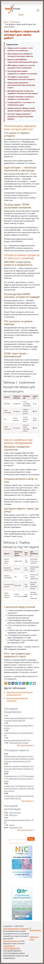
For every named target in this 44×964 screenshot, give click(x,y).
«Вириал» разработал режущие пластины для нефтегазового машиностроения (18, 768)
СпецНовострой (15, 827)
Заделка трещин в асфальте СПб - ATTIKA (19, 821)
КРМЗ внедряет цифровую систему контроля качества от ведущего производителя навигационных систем (19, 758)
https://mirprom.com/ (11, 941)
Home (5, 22)
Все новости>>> (27, 801)
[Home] (12, 9)
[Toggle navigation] (38, 10)
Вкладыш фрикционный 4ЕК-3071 (17, 740)
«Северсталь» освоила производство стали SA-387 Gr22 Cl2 (19, 797)
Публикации (15, 22)
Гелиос (12, 825)
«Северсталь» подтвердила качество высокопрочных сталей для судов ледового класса (19, 788)
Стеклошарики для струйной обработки (18, 734)
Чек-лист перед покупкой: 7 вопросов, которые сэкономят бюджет (20, 116)
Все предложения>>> (25, 745)
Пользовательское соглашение (15, 929)
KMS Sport (13, 815)
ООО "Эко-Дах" (15, 813)
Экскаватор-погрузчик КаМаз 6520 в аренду (18, 726)
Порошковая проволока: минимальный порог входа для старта (21, 85)
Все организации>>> (26, 830)
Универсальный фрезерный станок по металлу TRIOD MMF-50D (19, 719)
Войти (21, 15)
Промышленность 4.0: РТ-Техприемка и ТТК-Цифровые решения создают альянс (19, 778)
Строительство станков (18, 743)
